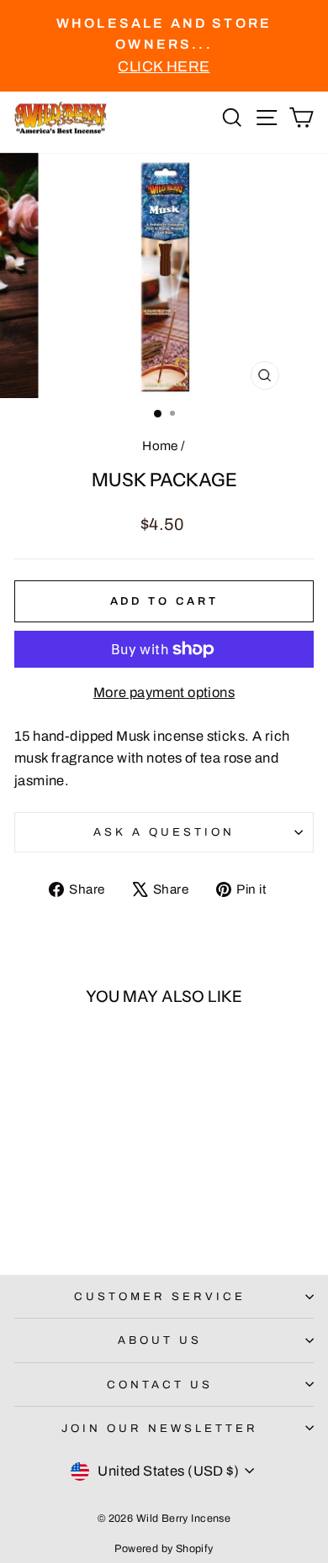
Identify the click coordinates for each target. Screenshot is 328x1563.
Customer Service (160, 1296)
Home (160, 446)
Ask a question (164, 832)
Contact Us (160, 1384)
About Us (160, 1340)
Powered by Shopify (163, 1549)
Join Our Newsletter (159, 1428)
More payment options (164, 692)
